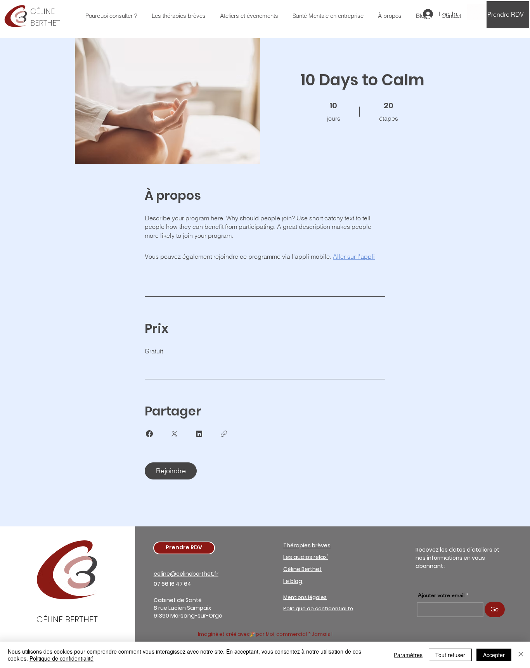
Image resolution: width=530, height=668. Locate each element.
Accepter (494, 655)
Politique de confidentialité (61, 658)
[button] (265, 412)
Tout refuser (450, 655)
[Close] (520, 655)
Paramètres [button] (408, 655)
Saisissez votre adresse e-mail (172, 330)
